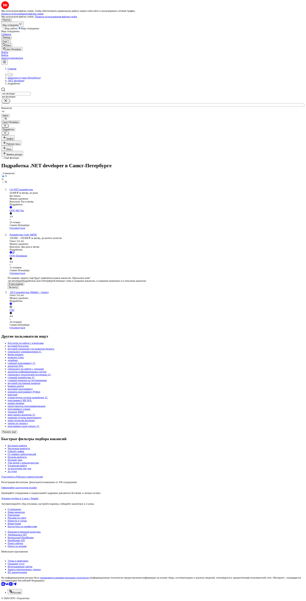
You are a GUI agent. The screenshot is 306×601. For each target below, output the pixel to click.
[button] (4, 52)
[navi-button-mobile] (4, 62)
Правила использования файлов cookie (56, 16)
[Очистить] (5, 100)
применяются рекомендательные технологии (64, 577)
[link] (6, 45)
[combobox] (16, 93)
